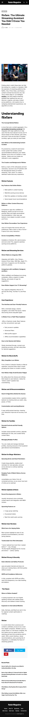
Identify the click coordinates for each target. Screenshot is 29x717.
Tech (22, 708)
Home (5, 708)
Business (16, 708)
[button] (2, 2)
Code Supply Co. (20, 713)
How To (11, 708)
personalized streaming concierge (12, 129)
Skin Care (5, 710)
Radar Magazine (14, 2)
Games (17, 710)
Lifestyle (4, 11)
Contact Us (24, 710)
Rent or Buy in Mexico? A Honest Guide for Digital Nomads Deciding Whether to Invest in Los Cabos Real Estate (14, 674)
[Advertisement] (14, 46)
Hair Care (11, 710)
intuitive (4, 96)
